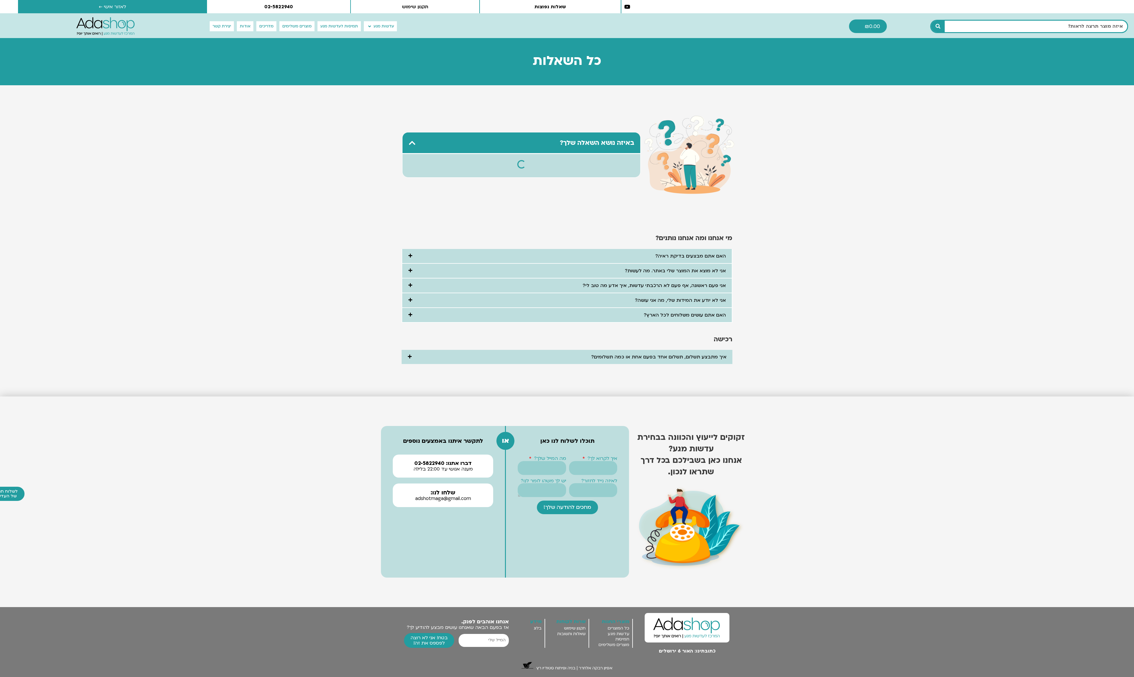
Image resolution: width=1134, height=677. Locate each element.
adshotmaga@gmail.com (443, 498)
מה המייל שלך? (549, 458)
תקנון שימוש (415, 7)
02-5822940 (278, 7)
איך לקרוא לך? (601, 458)
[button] (380, 26)
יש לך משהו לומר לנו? (543, 480)
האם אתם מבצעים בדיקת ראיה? (690, 256)
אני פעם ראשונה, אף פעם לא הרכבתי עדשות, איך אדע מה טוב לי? (654, 285)
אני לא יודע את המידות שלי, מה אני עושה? (680, 300)
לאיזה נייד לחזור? (599, 480)
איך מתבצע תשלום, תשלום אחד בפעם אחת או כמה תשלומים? (658, 357)
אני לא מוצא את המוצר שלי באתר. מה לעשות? (675, 271)
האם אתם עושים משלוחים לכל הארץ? (685, 315)
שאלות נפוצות (550, 7)
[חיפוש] (938, 26)
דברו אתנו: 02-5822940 (443, 463)
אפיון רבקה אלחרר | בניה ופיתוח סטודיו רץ (574, 668)
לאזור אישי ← (112, 7)
